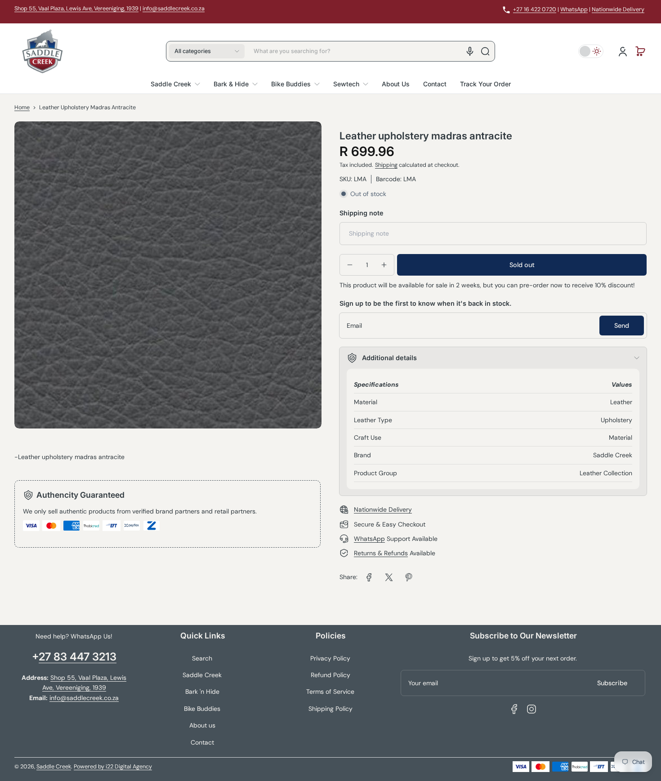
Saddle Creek (202, 675)
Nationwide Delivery (618, 9)
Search (202, 658)
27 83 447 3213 (77, 656)
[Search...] (485, 51)
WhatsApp (574, 9)
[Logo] (42, 51)
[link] (369, 577)
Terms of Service (330, 691)
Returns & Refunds (381, 553)
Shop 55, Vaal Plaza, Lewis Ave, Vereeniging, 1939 (76, 8)
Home (22, 107)
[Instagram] (531, 709)
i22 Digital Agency (129, 766)
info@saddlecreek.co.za (174, 8)
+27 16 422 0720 (534, 9)
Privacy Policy (330, 658)
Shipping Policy (330, 709)
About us (202, 725)
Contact (202, 742)
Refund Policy (330, 675)
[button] (207, 51)
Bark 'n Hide (202, 691)
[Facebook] (514, 709)
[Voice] (470, 51)
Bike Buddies (202, 709)
